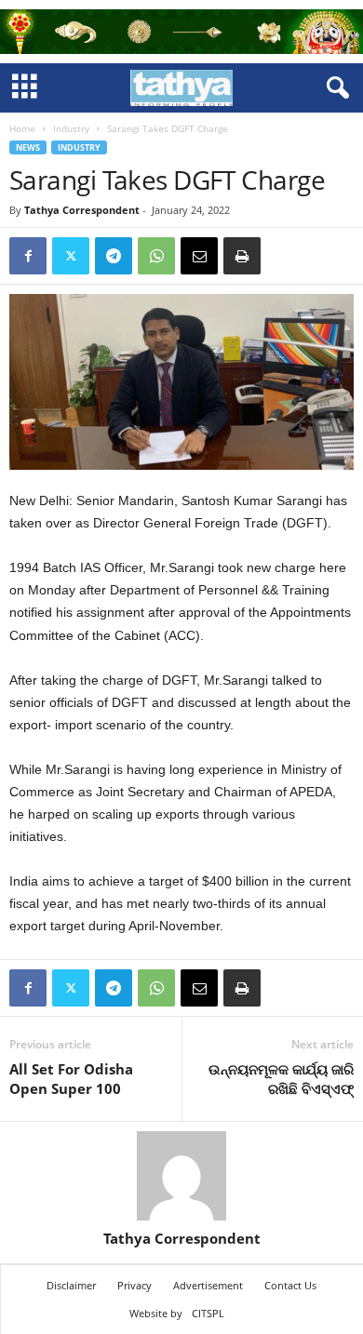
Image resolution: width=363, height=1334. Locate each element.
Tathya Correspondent (82, 210)
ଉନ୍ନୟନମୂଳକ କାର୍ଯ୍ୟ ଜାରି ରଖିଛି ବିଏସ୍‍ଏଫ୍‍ (281, 1079)
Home (22, 128)
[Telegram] (113, 255)
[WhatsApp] (156, 255)
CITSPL (208, 1313)
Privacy (134, 1285)
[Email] (199, 255)
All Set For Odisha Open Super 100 (71, 1079)
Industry (71, 128)
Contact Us (290, 1285)
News (28, 147)
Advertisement (208, 1285)
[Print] (242, 255)
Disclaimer (71, 1285)
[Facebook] (28, 255)
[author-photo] (181, 1176)
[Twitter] (70, 255)
